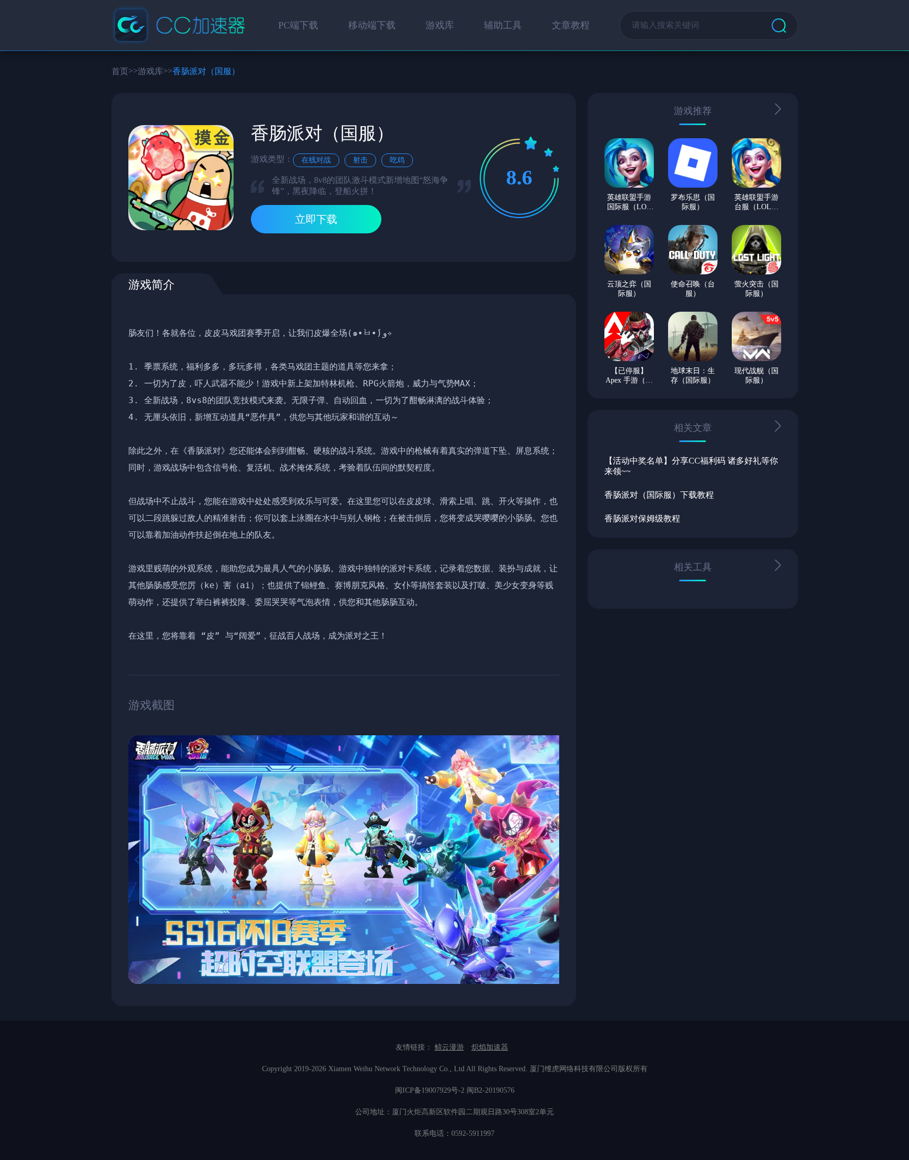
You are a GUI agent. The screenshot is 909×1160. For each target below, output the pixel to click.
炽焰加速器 (489, 1047)
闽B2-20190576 (490, 1090)
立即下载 (316, 219)
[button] (547, 859)
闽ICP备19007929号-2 (429, 1090)
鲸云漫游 (449, 1047)
